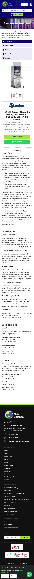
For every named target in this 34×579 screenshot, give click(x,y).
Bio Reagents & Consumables (14, 494)
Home (3, 32)
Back (18, 64)
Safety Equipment (10, 508)
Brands (6, 474)
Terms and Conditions (11, 528)
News (6, 459)
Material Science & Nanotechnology (16, 499)
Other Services (9, 514)
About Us (7, 454)
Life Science (8, 491)
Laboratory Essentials (8, 34)
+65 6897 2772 (13, 434)
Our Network (8, 465)
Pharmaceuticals (10, 502)
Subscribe (24, 537)
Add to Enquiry (17, 137)
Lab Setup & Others (11, 477)
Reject (13, 576)
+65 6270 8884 (13, 438)
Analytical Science (10, 497)
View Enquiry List (17, 14)
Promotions (8, 456)
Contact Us (8, 480)
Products (10, 32)
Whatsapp (18, 142)
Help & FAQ (8, 525)
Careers (7, 468)
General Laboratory (21, 32)
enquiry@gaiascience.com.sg (18, 441)
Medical (7, 505)
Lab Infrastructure (10, 511)
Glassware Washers (22, 34)
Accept (5, 576)
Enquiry (6, 522)
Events (6, 462)
